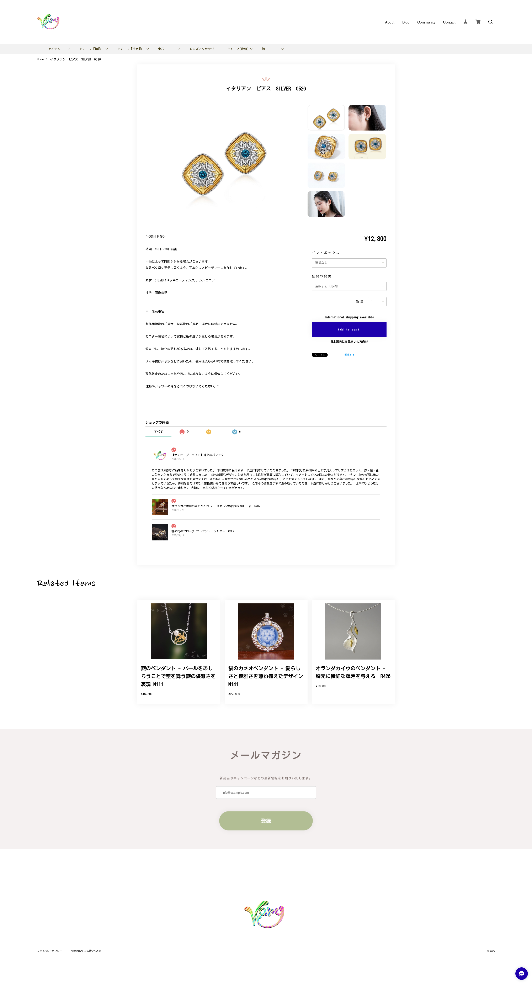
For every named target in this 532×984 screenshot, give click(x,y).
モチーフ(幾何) (238, 49)
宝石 (161, 49)
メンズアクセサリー (203, 49)
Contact (449, 21)
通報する (350, 354)
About (389, 21)
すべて (158, 431)
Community (426, 21)
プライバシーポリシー (49, 950)
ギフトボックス (326, 252)
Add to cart (349, 329)
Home (40, 59)
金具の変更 (322, 276)
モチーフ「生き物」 (131, 49)
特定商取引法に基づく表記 (86, 950)
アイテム (54, 49)
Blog (406, 21)
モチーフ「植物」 (91, 49)
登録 (266, 820)
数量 (360, 301)
